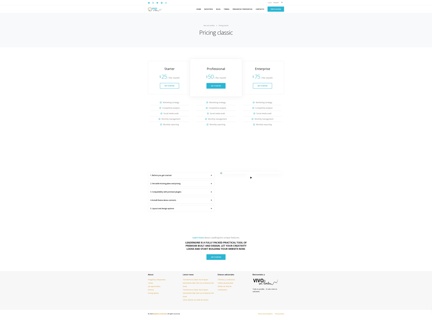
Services (151, 290)
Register (276, 2)
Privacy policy (279, 314)
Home (198, 9)
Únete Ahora (276, 9)
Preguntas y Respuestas (242, 9)
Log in (270, 2)
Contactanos (222, 290)
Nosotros (208, 9)
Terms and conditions (265, 314)
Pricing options (153, 293)
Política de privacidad (225, 283)
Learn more (198, 237)
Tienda (226, 9)
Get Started (169, 86)
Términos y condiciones (226, 280)
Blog (218, 9)
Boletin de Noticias (225, 286)
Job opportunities (154, 286)
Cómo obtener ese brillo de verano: (196, 300)
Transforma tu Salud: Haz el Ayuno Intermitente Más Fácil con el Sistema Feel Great (198, 283)
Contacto (260, 9)
